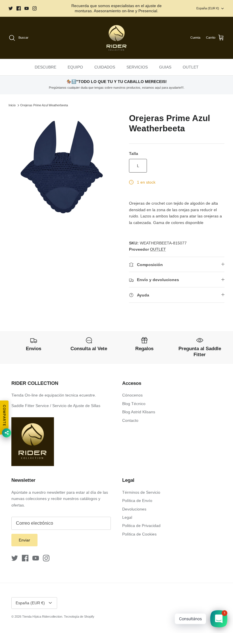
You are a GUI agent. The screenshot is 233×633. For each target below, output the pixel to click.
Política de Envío (137, 500)
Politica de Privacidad (141, 525)
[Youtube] (26, 8)
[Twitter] (11, 8)
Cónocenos (132, 395)
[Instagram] (34, 8)
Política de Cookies (139, 534)
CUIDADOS (104, 67)
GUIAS (165, 67)
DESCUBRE (45, 67)
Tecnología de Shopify (79, 616)
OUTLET (191, 67)
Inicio (12, 105)
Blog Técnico (133, 403)
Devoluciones (134, 509)
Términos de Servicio (141, 492)
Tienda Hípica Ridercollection (42, 616)
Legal (127, 517)
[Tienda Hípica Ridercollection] (116, 37)
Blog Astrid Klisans (138, 412)
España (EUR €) (207, 8)
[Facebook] (18, 8)
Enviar (24, 540)
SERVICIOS (137, 67)
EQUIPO (75, 67)
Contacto (130, 420)
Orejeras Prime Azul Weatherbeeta (44, 105)
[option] (62, 167)
